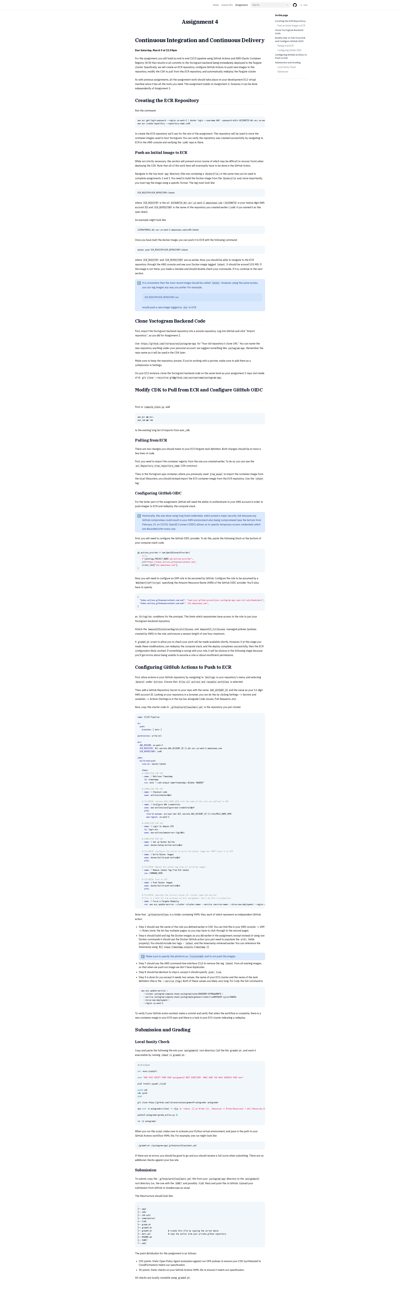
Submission (283, 71)
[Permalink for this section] (203, 100)
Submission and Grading (287, 62)
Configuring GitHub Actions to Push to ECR (291, 56)
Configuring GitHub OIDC (290, 50)
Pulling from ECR (286, 45)
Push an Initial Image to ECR (291, 25)
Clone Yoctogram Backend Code (289, 32)
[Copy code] (261, 120)
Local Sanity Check (287, 67)
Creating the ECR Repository (290, 21)
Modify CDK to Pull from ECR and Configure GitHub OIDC (290, 40)
